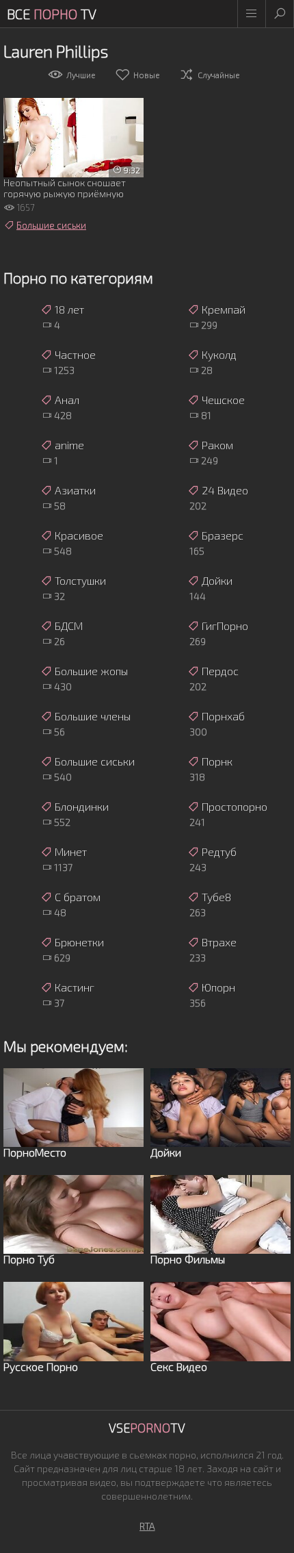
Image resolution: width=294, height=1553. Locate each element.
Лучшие (80, 74)
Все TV (51, 13)
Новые (146, 74)
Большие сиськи (51, 225)
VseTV (147, 1427)
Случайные (218, 74)
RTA (147, 1526)
